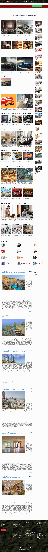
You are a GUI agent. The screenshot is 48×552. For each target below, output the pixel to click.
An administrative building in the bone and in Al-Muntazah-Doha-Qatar (38, 26)
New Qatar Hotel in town (9, 262)
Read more (30, 311)
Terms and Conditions (4, 526)
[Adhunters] (30, 547)
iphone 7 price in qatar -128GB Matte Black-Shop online (38, 164)
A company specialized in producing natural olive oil (37, 158)
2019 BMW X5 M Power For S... (26, 243)
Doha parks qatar (15, 534)
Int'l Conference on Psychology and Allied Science (38, 125)
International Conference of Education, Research (38, 118)
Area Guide (16, 1)
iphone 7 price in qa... (40, 262)
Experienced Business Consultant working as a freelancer (38, 138)
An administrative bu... (8, 243)
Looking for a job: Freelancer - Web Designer (37, 131)
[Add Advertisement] (46, 1)
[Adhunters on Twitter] (20, 547)
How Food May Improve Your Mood (38, 85)
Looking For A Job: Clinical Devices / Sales (37, 92)
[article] (8, 27)
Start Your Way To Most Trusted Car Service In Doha (37, 112)
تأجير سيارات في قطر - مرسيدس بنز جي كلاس (38, 46)
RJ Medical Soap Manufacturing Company (37, 151)
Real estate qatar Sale (16, 524)
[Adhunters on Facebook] (17, 547)
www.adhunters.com (26, 549)
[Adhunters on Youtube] (27, 547)
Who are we (3, 524)
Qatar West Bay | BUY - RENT (17, 537)
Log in (39, 1)
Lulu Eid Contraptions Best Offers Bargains (37, 59)
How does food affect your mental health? (37, 79)
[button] (2, 1)
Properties (35, 274)
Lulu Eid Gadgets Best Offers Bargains (37, 52)
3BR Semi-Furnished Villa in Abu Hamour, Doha (38, 33)
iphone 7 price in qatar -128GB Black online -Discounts (38, 171)
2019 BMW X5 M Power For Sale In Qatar (37, 39)
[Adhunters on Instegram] (23, 547)
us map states (27, 522)
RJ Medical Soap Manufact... (25, 262)
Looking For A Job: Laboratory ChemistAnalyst (37, 98)
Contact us (3, 525)
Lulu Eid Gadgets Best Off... (41, 243)
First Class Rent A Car (37, 72)
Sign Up (43, 1)
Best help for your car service (37, 105)
